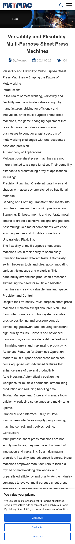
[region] (37, 516)
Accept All (37, 517)
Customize (37, 527)
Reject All (37, 536)
